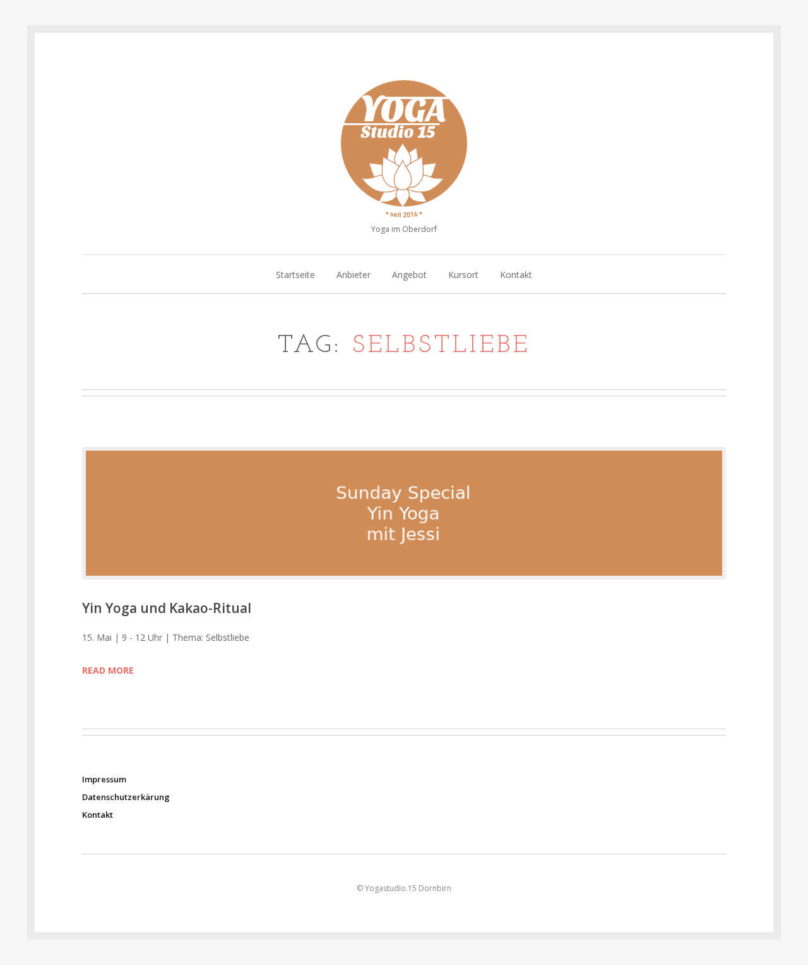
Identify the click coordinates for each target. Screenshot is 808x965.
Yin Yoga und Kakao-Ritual (166, 608)
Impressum (104, 779)
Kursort (463, 275)
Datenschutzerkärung (126, 797)
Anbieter (353, 275)
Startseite (295, 275)
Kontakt (516, 275)
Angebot (409, 275)
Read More (108, 670)
